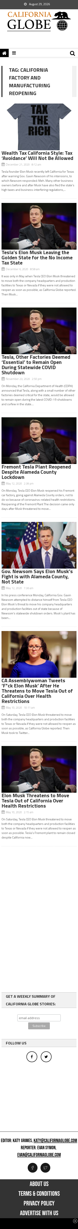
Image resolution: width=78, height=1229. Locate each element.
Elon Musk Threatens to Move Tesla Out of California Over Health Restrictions (35, 800)
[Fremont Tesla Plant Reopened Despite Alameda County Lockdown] (39, 440)
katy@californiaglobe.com (55, 1141)
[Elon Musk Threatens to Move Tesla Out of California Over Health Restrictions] (39, 769)
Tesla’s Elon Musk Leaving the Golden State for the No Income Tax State (37, 257)
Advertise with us (39, 1213)
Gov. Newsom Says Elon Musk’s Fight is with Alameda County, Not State (37, 576)
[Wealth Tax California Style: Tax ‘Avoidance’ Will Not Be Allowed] (39, 127)
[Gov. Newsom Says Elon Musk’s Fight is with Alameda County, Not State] (39, 545)
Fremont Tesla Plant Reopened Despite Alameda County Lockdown (36, 472)
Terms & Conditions (39, 1194)
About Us (39, 1184)
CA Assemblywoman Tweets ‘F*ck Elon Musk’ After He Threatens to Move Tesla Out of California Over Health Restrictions (37, 690)
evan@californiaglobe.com (39, 1155)
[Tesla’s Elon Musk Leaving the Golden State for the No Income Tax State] (39, 226)
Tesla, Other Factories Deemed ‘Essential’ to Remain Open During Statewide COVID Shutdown (36, 364)
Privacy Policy (39, 1203)
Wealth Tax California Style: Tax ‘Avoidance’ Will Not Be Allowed (37, 155)
